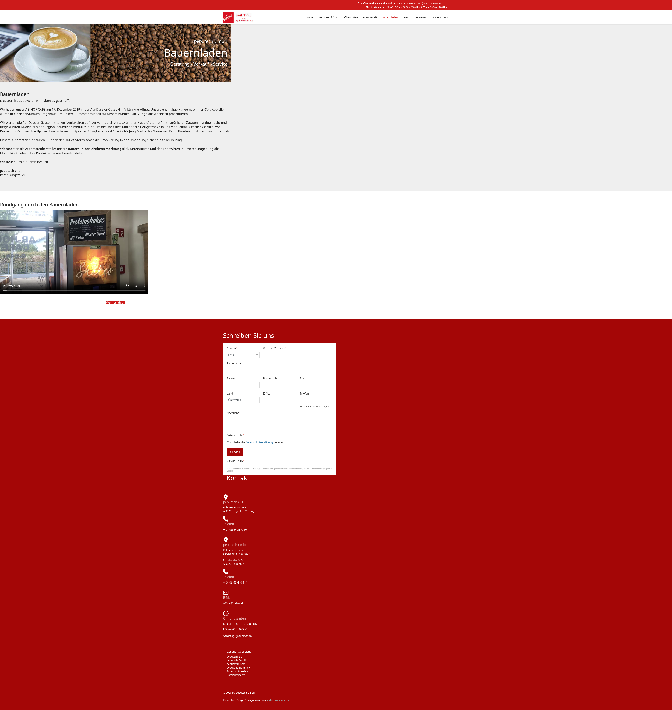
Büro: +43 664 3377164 (435, 3)
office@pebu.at (377, 7)
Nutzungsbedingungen (319, 469)
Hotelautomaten (236, 675)
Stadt (304, 378)
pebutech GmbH (236, 660)
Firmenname (234, 363)
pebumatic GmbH (237, 664)
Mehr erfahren (115, 302)
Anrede (232, 348)
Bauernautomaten (237, 671)
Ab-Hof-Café (370, 17)
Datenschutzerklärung (259, 442)
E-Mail (268, 393)
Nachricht (233, 413)
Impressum (421, 17)
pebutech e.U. (235, 656)
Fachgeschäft (326, 17)
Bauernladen (390, 17)
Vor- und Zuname (274, 348)
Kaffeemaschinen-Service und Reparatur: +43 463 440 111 (390, 3)
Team (406, 17)
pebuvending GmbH (238, 667)
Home (310, 17)
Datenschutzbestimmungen (294, 469)
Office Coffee (350, 17)
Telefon (304, 393)
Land (231, 393)
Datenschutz (440, 17)
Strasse (232, 378)
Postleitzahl (271, 378)
